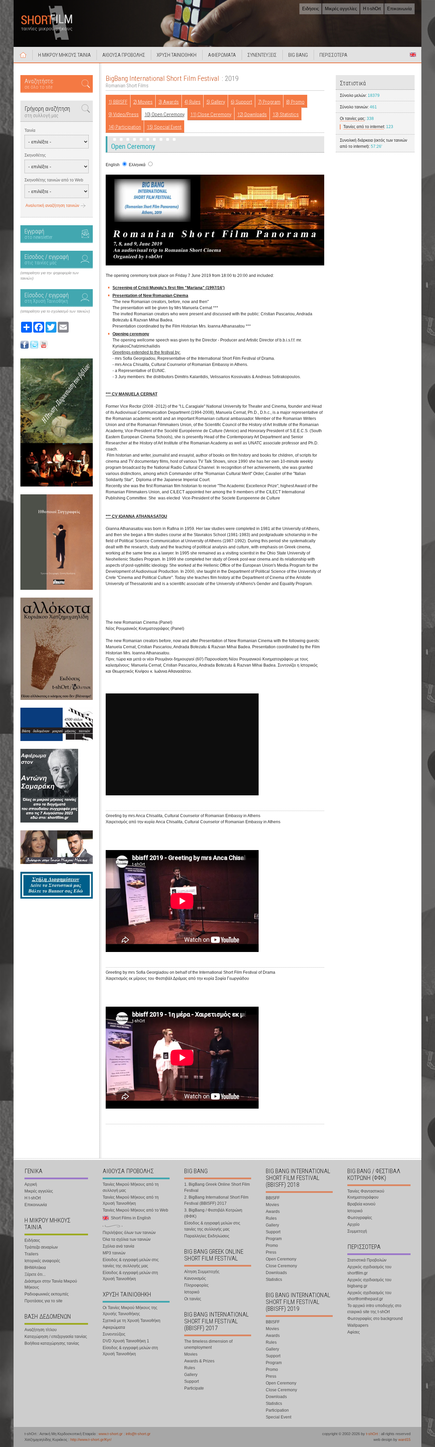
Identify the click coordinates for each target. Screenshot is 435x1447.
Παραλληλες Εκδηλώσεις (206, 1236)
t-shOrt (372, 1434)
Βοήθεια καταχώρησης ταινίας (51, 1343)
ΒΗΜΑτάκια (35, 1267)
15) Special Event (164, 127)
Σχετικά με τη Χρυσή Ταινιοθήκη (131, 1320)
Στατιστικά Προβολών (366, 1260)
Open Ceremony (281, 1259)
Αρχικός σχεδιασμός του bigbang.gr (369, 1282)
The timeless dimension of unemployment (208, 1344)
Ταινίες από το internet (363, 126)
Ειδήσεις (310, 8)
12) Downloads (252, 114)
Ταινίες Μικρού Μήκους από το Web (135, 1210)
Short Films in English (412, 55)
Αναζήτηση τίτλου (40, 1329)
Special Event (278, 1417)
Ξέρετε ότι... (35, 1274)
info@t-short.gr (138, 1434)
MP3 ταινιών (114, 1253)
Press (271, 1252)
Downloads (276, 1272)
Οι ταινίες (192, 1298)
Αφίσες (353, 1332)
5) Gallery (215, 102)
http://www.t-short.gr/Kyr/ (90, 1439)
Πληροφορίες (196, 1285)
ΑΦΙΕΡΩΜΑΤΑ (222, 55)
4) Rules (193, 102)
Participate (194, 1388)
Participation (277, 1410)
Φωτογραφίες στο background (375, 1318)
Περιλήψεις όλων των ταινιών (129, 1232)
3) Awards (168, 102)
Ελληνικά (137, 164)
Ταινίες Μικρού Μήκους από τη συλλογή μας (131, 1187)
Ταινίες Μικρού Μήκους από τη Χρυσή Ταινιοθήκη (131, 1200)
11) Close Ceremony (210, 114)
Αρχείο (353, 1224)
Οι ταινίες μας (352, 118)
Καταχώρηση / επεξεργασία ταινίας (55, 1336)
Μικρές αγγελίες (341, 8)
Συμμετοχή (357, 1231)
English (113, 164)
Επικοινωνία (399, 8)
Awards (273, 1211)
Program (274, 1238)
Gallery (190, 1374)
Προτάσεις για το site (43, 1301)
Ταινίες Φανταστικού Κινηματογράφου (365, 1194)
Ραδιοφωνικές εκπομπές (46, 1294)
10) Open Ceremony (164, 114)
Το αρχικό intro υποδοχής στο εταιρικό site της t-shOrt (374, 1308)
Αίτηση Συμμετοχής (202, 1271)
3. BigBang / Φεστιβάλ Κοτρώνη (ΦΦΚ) (213, 1213)
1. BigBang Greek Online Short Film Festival (217, 1187)
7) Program (269, 102)
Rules (189, 1367)
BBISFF (273, 1198)
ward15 (404, 1439)
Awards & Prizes (199, 1361)
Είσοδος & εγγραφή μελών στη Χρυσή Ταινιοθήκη (130, 1275)
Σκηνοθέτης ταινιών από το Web (53, 180)
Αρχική (23, 55)
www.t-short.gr (111, 1434)
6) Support (241, 102)
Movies (190, 1354)
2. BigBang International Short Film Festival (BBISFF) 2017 (216, 1200)
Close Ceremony (281, 1266)
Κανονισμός (195, 1278)
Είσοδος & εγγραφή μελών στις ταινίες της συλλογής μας (131, 1262)
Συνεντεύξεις (114, 1334)
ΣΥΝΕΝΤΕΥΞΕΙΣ (262, 55)
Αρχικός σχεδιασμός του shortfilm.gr (369, 1270)
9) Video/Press (123, 114)
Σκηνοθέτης (35, 155)
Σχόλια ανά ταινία (118, 1246)
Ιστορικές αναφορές (42, 1260)
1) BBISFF (117, 102)
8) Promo (295, 102)
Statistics (274, 1279)
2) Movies (143, 102)
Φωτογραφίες (359, 1217)
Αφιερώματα (114, 1327)
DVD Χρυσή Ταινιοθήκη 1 (126, 1341)
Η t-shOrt (372, 8)
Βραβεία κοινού (361, 1204)
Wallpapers (357, 1325)
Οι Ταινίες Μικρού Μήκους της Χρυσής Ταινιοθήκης (130, 1310)
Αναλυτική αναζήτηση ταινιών (52, 205)
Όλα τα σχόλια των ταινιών (127, 1239)
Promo (272, 1245)
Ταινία (29, 130)
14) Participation (124, 127)
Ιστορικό (191, 1292)
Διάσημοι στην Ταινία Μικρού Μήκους (50, 1284)
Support (191, 1381)
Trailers (31, 1254)
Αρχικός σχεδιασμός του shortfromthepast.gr (369, 1295)
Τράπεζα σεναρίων (41, 1247)
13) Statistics (286, 114)
